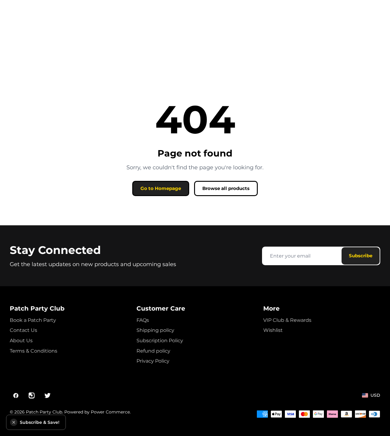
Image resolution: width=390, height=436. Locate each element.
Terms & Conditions (33, 351)
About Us (21, 340)
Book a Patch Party (33, 320)
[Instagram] (32, 395)
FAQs (142, 320)
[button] (13, 422)
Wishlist (273, 330)
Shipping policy (155, 330)
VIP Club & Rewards (287, 320)
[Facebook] (16, 395)
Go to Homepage (160, 188)
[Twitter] (47, 395)
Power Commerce (110, 412)
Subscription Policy (159, 340)
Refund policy (153, 351)
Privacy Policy (152, 361)
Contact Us (23, 330)
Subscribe (360, 255)
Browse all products (226, 188)
